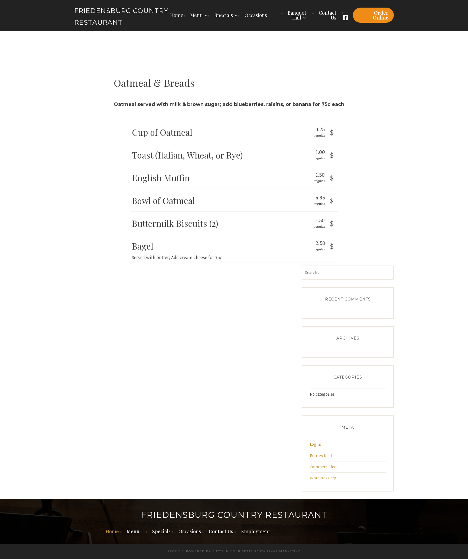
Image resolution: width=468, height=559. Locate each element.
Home (176, 15)
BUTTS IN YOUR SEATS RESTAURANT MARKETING (256, 551)
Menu (196, 15)
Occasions (256, 15)
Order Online (380, 15)
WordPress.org (323, 477)
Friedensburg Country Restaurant (234, 515)
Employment (255, 531)
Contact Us (327, 15)
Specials (223, 15)
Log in (315, 444)
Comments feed (324, 466)
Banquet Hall (297, 15)
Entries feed (321, 455)
